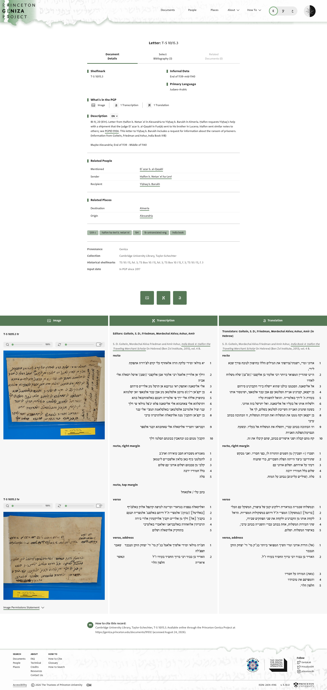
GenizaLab (306, 662)
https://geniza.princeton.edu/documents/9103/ (123, 632)
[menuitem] (165, 12)
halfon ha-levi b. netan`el (115, 232)
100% (47, 344)
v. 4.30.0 (285, 685)
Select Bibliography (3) (162, 56)
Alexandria (146, 216)
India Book (178, 232)
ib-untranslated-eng (155, 232)
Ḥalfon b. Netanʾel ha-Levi (156, 176)
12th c (93, 232)
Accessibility (20, 685)
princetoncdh (307, 671)
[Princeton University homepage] (304, 685)
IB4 (137, 232)
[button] (20, 13)
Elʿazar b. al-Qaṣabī (151, 169)
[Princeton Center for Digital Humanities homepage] (281, 665)
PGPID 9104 (112, 131)
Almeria (144, 208)
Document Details (112, 56)
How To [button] (252, 10)
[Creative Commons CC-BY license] (89, 685)
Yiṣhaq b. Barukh (150, 184)
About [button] (231, 10)
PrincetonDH (307, 666)
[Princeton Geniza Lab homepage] (256, 665)
